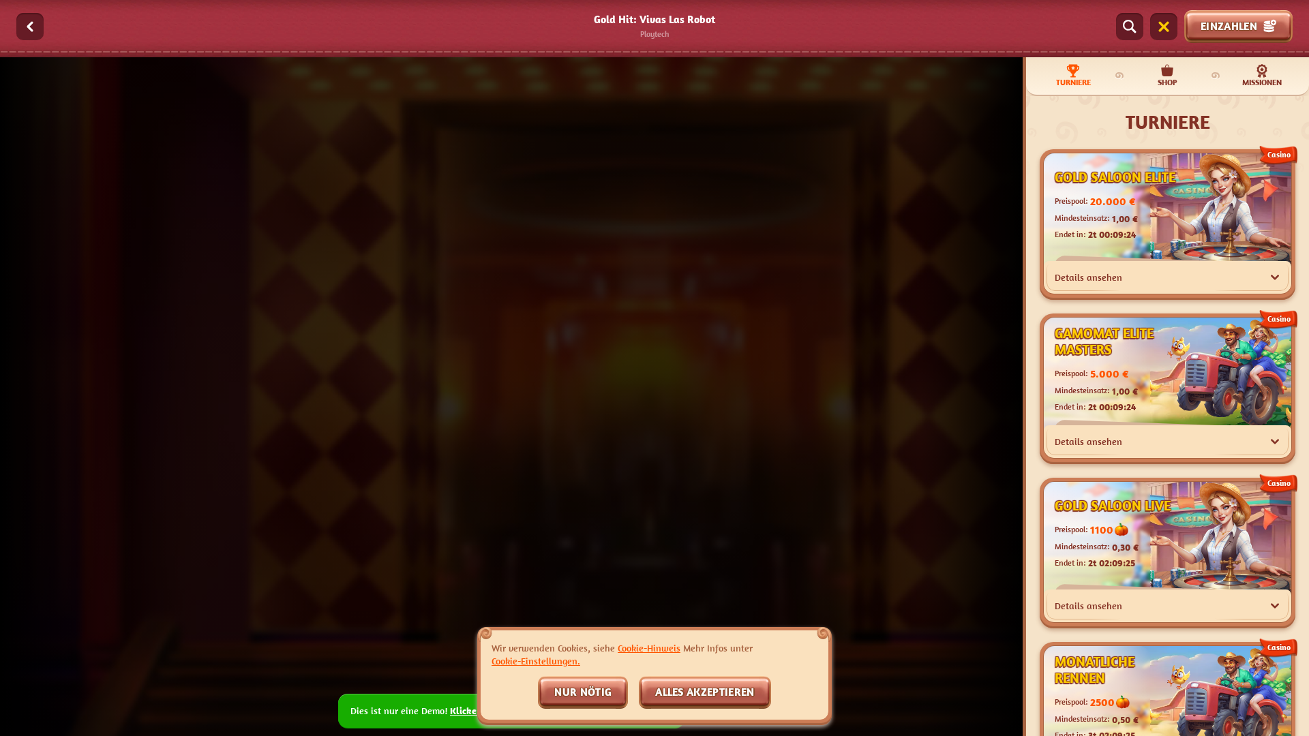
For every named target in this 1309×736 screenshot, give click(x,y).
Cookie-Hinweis (649, 648)
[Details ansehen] (1274, 277)
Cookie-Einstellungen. (536, 661)
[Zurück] (30, 26)
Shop (1167, 82)
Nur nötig (583, 692)
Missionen (1262, 82)
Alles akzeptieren (704, 692)
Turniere (1073, 82)
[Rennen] (1163, 26)
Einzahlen (1229, 26)
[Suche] (1129, 26)
